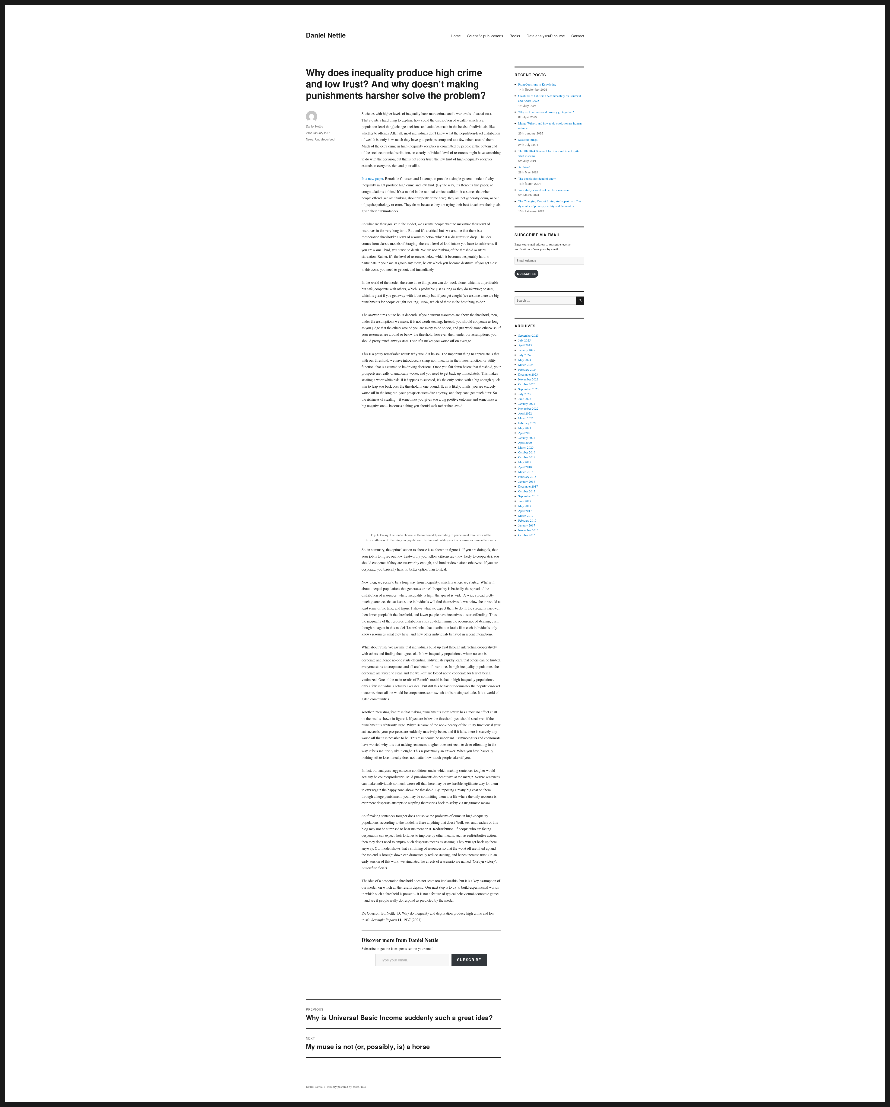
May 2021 (524, 428)
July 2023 (524, 394)
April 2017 (525, 511)
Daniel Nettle (326, 35)
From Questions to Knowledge (537, 84)
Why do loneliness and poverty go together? (546, 112)
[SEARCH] (580, 301)
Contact (577, 35)
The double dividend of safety (537, 178)
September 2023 (528, 389)
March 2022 (526, 418)
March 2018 (526, 472)
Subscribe (469, 959)
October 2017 (526, 491)
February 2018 (527, 477)
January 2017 (526, 525)
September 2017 (528, 496)
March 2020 (526, 447)
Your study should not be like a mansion (543, 190)
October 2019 (526, 452)
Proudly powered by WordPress (346, 1087)
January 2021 (526, 438)
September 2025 (528, 335)
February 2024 (527, 369)
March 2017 (526, 516)
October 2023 (526, 384)
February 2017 (527, 520)
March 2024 (526, 365)
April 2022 (525, 413)
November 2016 (528, 530)
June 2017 (524, 501)
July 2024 (524, 355)
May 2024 (524, 360)
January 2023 (526, 404)
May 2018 (524, 462)
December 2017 (528, 486)
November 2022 (528, 408)
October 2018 (526, 457)
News (309, 139)
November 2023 (528, 379)
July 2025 (524, 340)
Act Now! (524, 167)
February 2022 (527, 423)
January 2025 (526, 350)
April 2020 (525, 442)
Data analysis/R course (546, 35)
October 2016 (526, 535)
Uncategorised (324, 139)
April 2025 (525, 345)
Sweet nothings (527, 139)
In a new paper (372, 178)
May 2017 (524, 506)
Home (456, 35)
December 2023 (528, 374)
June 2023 (524, 399)
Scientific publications (485, 35)
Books (515, 35)
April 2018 (525, 467)
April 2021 (525, 433)
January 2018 (526, 481)
